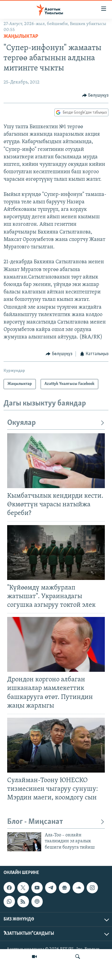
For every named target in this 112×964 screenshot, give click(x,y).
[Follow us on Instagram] (92, 887)
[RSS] (23, 901)
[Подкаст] (37, 901)
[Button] (95, 95)
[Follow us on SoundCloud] (78, 887)
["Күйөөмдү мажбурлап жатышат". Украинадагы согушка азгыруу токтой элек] (56, 552)
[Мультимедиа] (34, 956)
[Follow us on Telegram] (50, 887)
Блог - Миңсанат (35, 822)
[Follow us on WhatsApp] (9, 901)
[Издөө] (78, 956)
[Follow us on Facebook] (9, 887)
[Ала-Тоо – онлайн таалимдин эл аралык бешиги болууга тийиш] (24, 841)
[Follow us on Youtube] (37, 887)
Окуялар (21, 423)
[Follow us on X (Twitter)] (23, 887)
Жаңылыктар (21, 36)
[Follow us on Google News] (64, 887)
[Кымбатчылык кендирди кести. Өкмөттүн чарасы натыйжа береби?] (56, 460)
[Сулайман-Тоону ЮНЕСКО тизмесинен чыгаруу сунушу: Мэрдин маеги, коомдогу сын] (56, 745)
